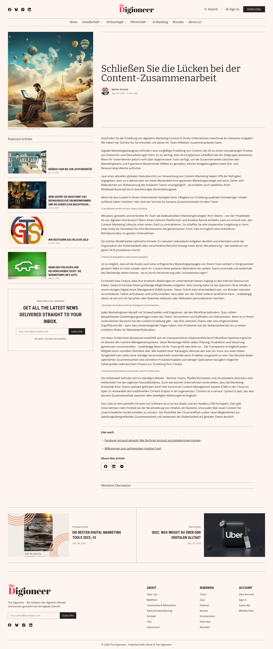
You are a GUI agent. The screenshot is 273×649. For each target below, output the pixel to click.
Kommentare (207, 616)
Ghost (149, 644)
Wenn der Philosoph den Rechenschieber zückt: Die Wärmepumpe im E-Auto (64, 271)
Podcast (204, 605)
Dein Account (246, 594)
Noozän (178, 22)
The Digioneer (118, 644)
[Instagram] (22, 9)
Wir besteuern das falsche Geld (68, 239)
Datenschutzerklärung (159, 610)
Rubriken (205, 627)
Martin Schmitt (120, 89)
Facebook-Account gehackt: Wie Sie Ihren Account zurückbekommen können (153, 440)
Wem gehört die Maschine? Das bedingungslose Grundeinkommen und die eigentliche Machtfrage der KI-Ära (69, 200)
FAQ (149, 621)
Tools (203, 594)
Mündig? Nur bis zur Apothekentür (70, 169)
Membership (246, 610)
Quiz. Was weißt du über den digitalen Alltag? (176, 535)
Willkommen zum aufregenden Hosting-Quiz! (133, 448)
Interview (205, 621)
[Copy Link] (121, 466)
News (73, 22)
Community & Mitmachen (161, 605)
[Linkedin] (29, 9)
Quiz (202, 600)
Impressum (153, 627)
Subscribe (254, 9)
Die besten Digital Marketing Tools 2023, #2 (96, 535)
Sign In (243, 600)
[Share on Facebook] (105, 466)
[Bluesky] (16, 9)
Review (204, 610)
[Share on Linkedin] (113, 466)
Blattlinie (152, 600)
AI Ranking (160, 22)
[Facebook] (9, 9)
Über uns (152, 594)
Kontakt (151, 616)
